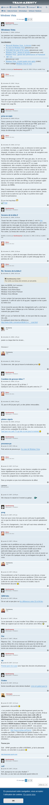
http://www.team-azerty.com (9, 754)
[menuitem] (5, 7)
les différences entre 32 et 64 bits (31, 601)
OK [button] (13, 801)
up (2, 660)
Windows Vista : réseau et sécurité (18, 52)
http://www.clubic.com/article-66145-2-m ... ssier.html (19, 322)
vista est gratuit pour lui (39, 686)
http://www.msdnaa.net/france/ (20, 730)
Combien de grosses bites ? (12, 379)
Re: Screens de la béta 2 (11, 271)
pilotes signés (7, 419)
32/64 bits (5, 596)
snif (2, 766)
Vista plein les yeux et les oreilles (17, 50)
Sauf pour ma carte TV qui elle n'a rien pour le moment (20, 431)
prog (3, 512)
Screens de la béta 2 (9, 215)
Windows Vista (8, 15)
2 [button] (28, 19)
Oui (2, 636)
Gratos (4, 680)
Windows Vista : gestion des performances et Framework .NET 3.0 (25, 56)
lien (41, 220)
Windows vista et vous (24, 64)
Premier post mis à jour (9, 666)
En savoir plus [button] (29, 795)
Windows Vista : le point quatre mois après (20, 61)
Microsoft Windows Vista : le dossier (18, 45)
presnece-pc (6, 444)
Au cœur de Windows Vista (15, 48)
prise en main (6, 116)
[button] (31, 19)
